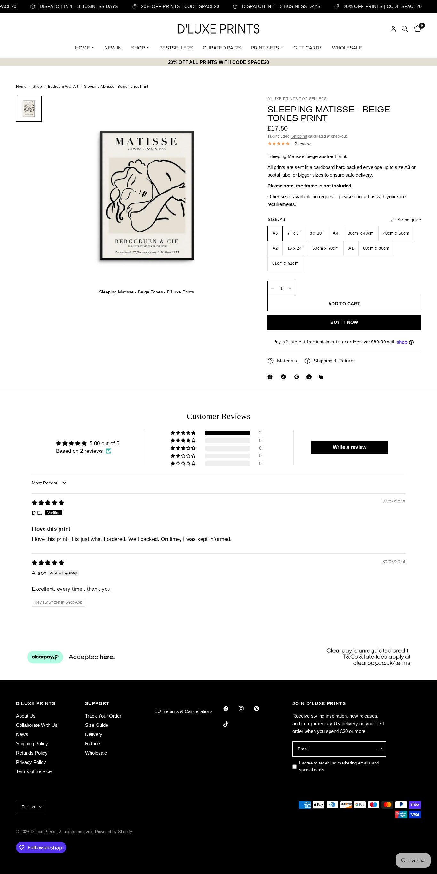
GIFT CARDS (307, 47)
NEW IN (113, 47)
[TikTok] (230, 724)
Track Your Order (103, 715)
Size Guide (96, 725)
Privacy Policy (31, 762)
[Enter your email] (380, 749)
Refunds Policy (32, 753)
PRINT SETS (265, 47)
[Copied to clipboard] (322, 377)
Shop (37, 86)
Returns (93, 743)
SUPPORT (97, 703)
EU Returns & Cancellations (183, 711)
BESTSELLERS (176, 47)
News (22, 734)
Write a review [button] (349, 447)
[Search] (405, 29)
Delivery (93, 734)
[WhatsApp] (310, 377)
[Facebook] (271, 377)
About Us (26, 715)
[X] (285, 377)
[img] (48, 503)
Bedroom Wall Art (63, 86)
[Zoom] (235, 109)
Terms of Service (34, 771)
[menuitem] (84, 48)
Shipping (299, 136)
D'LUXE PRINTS (35, 703)
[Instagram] (246, 709)
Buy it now (344, 322)
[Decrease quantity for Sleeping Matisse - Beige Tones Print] (272, 288)
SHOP (138, 47)
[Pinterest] (298, 377)
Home (21, 86)
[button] (183, 433)
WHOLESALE (347, 47)
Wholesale (96, 753)
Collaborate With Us (37, 725)
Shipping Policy (32, 743)
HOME (82, 47)
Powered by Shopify (113, 831)
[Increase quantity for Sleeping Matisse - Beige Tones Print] (290, 288)
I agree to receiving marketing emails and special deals (339, 766)
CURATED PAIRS (222, 47)
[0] (416, 29)
